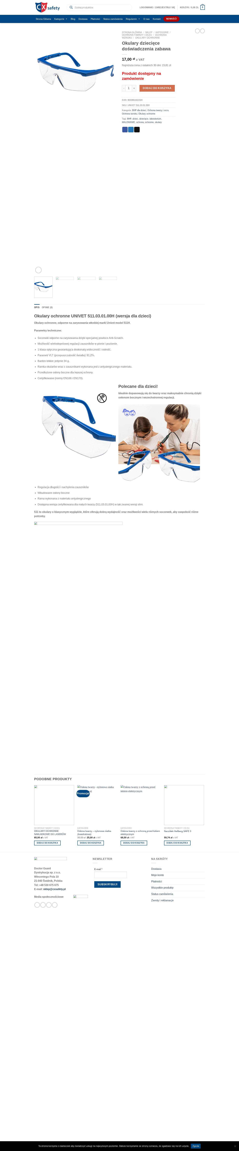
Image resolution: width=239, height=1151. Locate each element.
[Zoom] (38, 270)
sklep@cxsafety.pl (54, 889)
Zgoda (196, 1146)
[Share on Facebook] (125, 129)
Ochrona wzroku (129, 113)
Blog (73, 19)
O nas (146, 19)
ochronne (149, 122)
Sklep (148, 32)
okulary (158, 122)
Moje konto (157, 875)
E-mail (98, 869)
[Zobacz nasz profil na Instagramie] (43, 905)
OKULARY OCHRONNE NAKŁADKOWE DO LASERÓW (50, 832)
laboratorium (155, 119)
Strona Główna (43, 19)
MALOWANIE (128, 122)
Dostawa (83, 19)
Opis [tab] (37, 307)
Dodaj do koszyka (157, 88)
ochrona (140, 122)
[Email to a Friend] (137, 129)
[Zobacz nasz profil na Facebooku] (37, 905)
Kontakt (157, 19)
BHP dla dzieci (139, 110)
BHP (129, 119)
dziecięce (143, 119)
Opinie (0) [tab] (47, 307)
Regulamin (131, 19)
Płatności (95, 19)
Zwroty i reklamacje (162, 900)
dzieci (135, 119)
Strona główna (132, 32)
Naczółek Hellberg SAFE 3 (177, 831)
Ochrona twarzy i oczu (137, 35)
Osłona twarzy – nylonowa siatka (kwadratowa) (94, 832)
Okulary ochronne (147, 38)
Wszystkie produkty (162, 887)
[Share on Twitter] (131, 129)
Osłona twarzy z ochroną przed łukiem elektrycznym (140, 832)
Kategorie (59, 19)
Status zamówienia (113, 19)
